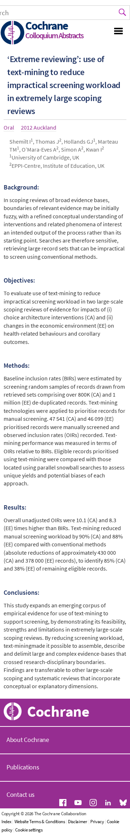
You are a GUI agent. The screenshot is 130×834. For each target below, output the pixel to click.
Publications (22, 767)
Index (6, 821)
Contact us (20, 794)
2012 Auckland (38, 127)
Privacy (97, 821)
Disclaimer (77, 821)
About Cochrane (27, 739)
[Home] (12, 33)
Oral (9, 127)
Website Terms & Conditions (39, 821)
